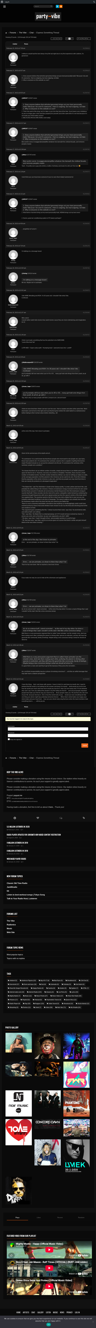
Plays (17, 1217)
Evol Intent (80, 984)
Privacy (69, 1312)
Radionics (11, 925)
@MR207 (25, 98)
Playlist (26, 1000)
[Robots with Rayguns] (76, 1075)
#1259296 (86, 645)
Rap (27, 1003)
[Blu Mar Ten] (47, 1099)
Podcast (38, 1000)
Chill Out (84, 980)
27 (78, 38)
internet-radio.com (17, 992)
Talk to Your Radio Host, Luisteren (22, 899)
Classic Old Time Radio (17, 883)
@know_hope (26, 386)
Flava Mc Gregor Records (19, 988)
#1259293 (86, 357)
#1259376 (86, 617)
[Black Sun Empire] (76, 1103)
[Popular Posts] (37, 818)
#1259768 (86, 403)
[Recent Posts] (14, 818)
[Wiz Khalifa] (47, 1152)
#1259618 (86, 48)
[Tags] (84, 818)
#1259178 (86, 246)
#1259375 (86, 528)
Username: (11, 726)
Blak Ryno (58, 980)
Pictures (14, 1000)
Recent (60, 1217)
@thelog (24, 273)
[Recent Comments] (60, 818)
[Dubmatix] (19, 1190)
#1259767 (86, 335)
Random (81, 1217)
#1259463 (86, 381)
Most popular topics (15, 955)
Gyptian (74, 988)
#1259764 (86, 93)
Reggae (39, 1003)
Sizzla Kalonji (83, 1003)
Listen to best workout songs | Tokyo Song (26, 895)
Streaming (14, 1007)
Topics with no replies (16, 958)
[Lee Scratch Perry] (47, 1046)
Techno (27, 1007)
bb (8, 891)
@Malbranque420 (27, 362)
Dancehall (14, 984)
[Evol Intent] (19, 1132)
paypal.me (18, 795)
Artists (26, 1312)
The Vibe (23, 33)
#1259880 (86, 679)
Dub (43, 984)
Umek (38, 1007)
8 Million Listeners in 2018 (17, 850)
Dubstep (67, 984)
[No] (93, 1322)
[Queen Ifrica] (19, 1042)
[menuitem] (2, 2)
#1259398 (86, 312)
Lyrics (74, 992)
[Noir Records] (19, 1103)
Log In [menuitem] (7, 2)
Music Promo (42, 996)
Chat (31, 33)
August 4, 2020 (13, 838)
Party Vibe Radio (74, 996)
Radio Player (15, 1003)
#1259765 (86, 149)
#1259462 (86, 194)
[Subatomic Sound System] (76, 1046)
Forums (13, 33)
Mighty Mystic (15, 996)
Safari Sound (54, 1003)
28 (82, 38)
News (62, 1312)
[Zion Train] (47, 1069)
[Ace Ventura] (76, 1128)
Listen (48, 1312)
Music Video (57, 996)
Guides (63, 988)
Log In (85, 745)
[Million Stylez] (19, 1069)
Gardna (51, 988)
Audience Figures (29, 980)
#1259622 (86, 572)
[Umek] (76, 1156)
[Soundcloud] (60, 6)
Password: (11, 733)
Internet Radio (35, 992)
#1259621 (86, 550)
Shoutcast (68, 1003)
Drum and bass (30, 984)
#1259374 (86, 171)
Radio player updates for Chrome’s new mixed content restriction (34, 834)
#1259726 (86, 268)
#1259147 (86, 448)
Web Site (11, 932)
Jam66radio (12, 887)
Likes (39, 1217)
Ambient (13, 980)
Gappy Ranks (38, 988)
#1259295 (86, 594)
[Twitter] (57, 6)
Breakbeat (71, 980)
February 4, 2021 (13, 830)
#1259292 (86, 223)
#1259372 (86, 123)
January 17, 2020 (13, 846)
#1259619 (86, 70)
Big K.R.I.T (45, 980)
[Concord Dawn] (47, 1124)
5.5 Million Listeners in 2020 (18, 826)
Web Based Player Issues (16, 858)
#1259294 (86, 425)
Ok (49, 1324)
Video (49, 1007)
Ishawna (50, 992)
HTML (86, 988)
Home (18, 1312)
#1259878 (86, 290)
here (51, 807)
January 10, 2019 (13, 862)
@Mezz (24, 155)
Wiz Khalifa (75, 1007)
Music (9, 929)
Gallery (40, 1312)
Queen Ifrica (71, 1000)
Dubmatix (55, 984)
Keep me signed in (16, 739)
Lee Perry (62, 992)
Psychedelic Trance (53, 1000)
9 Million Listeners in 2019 (17, 842)
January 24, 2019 (13, 854)
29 (86, 38)
